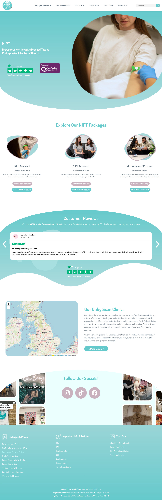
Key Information (62, 451)
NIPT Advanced (81, 166)
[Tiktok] (81, 393)
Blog (58, 443)
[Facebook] (94, 393)
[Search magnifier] (158, 5)
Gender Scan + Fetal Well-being (14, 460)
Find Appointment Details (119, 451)
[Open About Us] (98, 5)
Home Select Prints (117, 447)
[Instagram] (67, 393)
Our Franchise (61, 459)
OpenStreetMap (65, 355)
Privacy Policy (61, 463)
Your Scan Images (117, 455)
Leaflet (56, 355)
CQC (57, 455)
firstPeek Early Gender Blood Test (14, 448)
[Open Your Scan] (84, 5)
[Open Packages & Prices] (51, 5)
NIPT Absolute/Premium (140, 166)
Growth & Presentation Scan (12, 472)
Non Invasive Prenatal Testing (13, 452)
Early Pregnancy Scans (10, 444)
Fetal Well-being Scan (10, 456)
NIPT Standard (22, 166)
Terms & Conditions (63, 467)
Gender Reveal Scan (9, 464)
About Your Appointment (119, 443)
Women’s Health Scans (10, 476)
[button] (4, 244)
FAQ (57, 447)
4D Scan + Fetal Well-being (12, 468)
